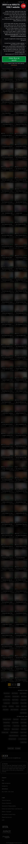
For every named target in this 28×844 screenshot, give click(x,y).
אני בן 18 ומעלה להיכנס (14, 59)
